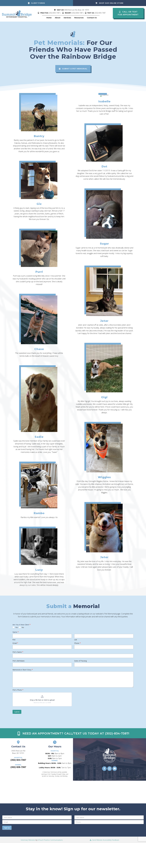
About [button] (57, 18)
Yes (16, 627)
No (22, 627)
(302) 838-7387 (77, 13)
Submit (17, 712)
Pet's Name (18, 652)
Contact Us (92, 18)
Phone (77, 643)
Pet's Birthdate (19, 661)
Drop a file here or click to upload (42, 700)
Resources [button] (79, 18)
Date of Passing (80, 661)
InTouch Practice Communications (50, 840)
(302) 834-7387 (54, 13)
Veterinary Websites (28, 840)
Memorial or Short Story (23, 670)
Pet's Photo (18, 690)
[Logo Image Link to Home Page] (17, 13)
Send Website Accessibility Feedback (105, 840)
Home (49, 18)
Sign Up (7, 828)
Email (15, 643)
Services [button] (67, 18)
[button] (128, 13)
